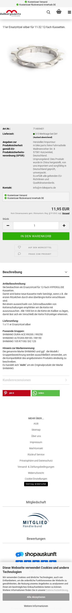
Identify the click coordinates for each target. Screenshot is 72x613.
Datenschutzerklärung (57, 590)
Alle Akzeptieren (36, 597)
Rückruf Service (36, 454)
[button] (8, 226)
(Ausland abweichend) (42, 137)
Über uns (36, 436)
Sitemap (36, 429)
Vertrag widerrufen (36, 484)
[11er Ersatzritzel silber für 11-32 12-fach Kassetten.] (36, 57)
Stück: (6, 218)
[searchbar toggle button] (48, 12)
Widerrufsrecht (36, 473)
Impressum (36, 442)
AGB (36, 423)
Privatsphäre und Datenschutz (36, 460)
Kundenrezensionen (17, 380)
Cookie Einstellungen (36, 478)
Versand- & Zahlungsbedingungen (36, 466)
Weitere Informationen (36, 606)
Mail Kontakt (36, 448)
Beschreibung (12, 272)
